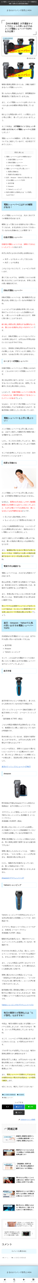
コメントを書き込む (19, 1251)
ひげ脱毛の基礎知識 (9, 1094)
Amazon (11, 186)
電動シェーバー (8, 1097)
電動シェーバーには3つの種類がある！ (19, 156)
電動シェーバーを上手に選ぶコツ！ (18, 168)
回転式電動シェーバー (15, 162)
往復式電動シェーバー (15, 159)
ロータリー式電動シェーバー (17, 165)
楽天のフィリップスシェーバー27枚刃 (16, 766)
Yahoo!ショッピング (15, 189)
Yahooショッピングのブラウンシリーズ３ (18, 1005)
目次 (16, 152)
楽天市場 (11, 183)
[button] (19, 1112)
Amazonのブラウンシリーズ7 (13, 878)
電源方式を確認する (14, 174)
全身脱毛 (21, 1094)
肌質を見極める (13, 171)
